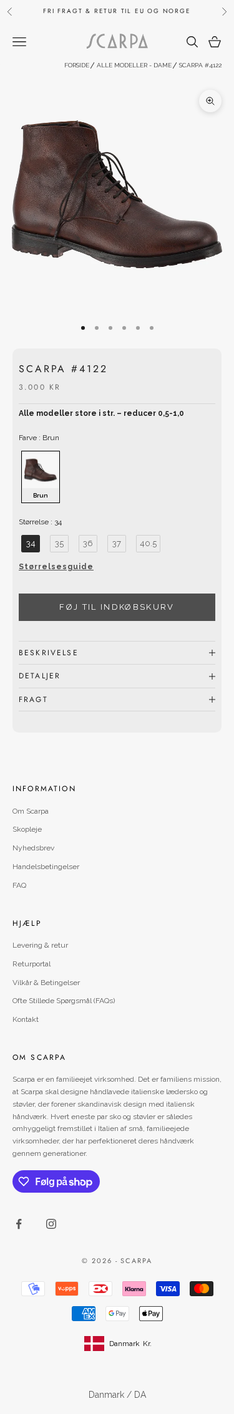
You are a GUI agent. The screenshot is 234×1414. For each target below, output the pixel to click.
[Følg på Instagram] (51, 1224)
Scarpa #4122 (200, 65)
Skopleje (27, 829)
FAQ (19, 885)
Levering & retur (40, 945)
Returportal (31, 964)
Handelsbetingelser (45, 866)
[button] (117, 570)
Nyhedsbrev (33, 848)
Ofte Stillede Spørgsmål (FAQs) (63, 1000)
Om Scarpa (30, 811)
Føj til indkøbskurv (116, 607)
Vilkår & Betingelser (46, 982)
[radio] (39, 477)
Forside (76, 65)
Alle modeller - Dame (134, 65)
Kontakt (25, 1019)
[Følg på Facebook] (18, 1224)
